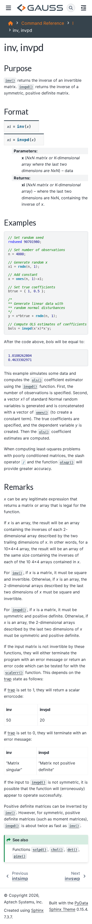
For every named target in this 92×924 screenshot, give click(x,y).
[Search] (71, 8)
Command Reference (42, 23)
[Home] (10, 23)
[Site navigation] (8, 8)
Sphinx (37, 910)
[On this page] (83, 8)
